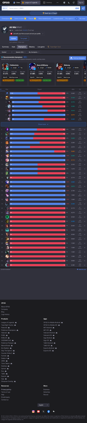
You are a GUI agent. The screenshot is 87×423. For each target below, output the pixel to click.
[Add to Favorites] (24, 27)
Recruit (46, 394)
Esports (3, 376)
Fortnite (3, 356)
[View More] (57, 2)
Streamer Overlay (7, 381)
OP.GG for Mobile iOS (50, 325)
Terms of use (5, 392)
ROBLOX (4, 338)
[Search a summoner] (77, 8)
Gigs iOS (46, 340)
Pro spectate (70, 19)
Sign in (81, 2)
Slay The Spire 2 (6, 351)
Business (47, 389)
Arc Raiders (5, 348)
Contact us (4, 400)
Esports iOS (47, 351)
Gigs (2, 379)
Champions (6, 19)
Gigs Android (48, 338)
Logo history (5, 314)
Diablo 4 (4, 358)
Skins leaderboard (44, 19)
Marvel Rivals (5, 345)
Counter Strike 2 (6, 353)
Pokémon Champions (8, 330)
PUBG (3, 335)
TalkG (3, 374)
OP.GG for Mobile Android (52, 322)
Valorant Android (49, 333)
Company (4, 309)
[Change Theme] (69, 2)
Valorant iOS (48, 335)
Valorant (4, 333)
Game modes (20, 19)
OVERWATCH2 (6, 340)
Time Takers (5, 363)
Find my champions (79, 58)
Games (3, 368)
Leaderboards (58, 19)
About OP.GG (5, 307)
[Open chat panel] (85, 63)
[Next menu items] (76, 18)
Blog (2, 312)
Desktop (4, 366)
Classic (32, 19)
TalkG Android (48, 343)
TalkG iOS (47, 345)
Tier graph (23, 38)
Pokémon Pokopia (7, 343)
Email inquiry (5, 397)
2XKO (3, 361)
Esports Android (49, 348)
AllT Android (48, 327)
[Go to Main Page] (6, 2)
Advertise (47, 392)
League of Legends (31, 2)
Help (2, 394)
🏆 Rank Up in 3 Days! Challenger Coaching (53, 13)
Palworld (4, 327)
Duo (2, 371)
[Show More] (64, 2)
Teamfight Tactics (7, 325)
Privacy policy (6, 389)
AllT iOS (46, 330)
